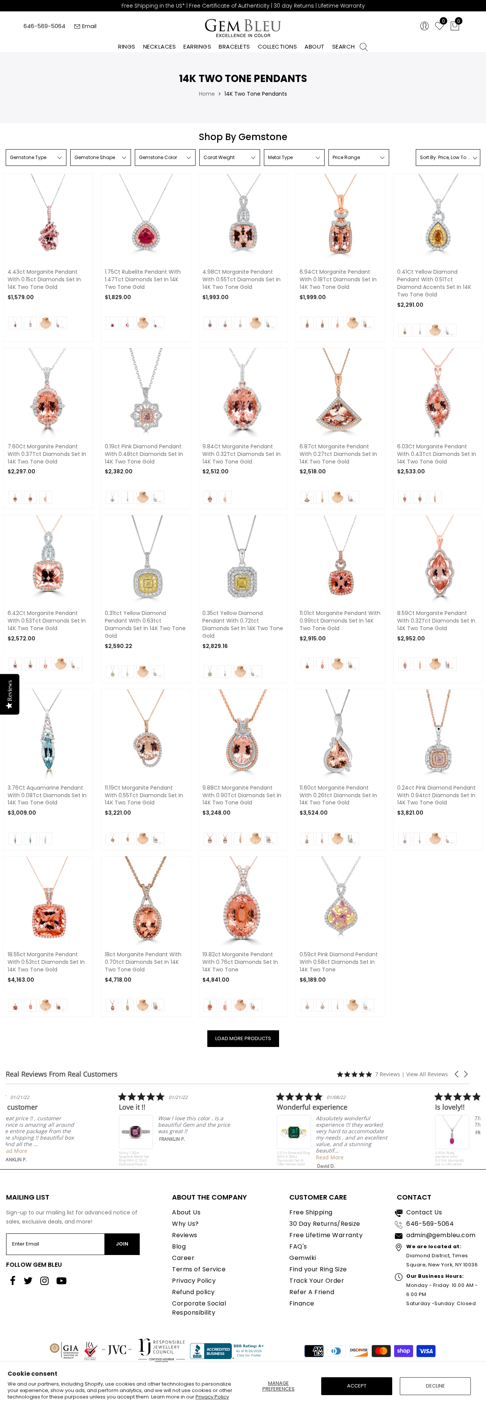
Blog (179, 1246)
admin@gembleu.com (441, 1235)
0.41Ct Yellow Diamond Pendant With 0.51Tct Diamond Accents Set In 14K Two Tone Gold (434, 283)
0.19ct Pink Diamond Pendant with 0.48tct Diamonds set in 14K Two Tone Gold (144, 454)
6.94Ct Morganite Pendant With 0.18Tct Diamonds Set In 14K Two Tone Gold (338, 279)
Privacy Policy (212, 1396)
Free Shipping (311, 1212)
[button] (457, 1074)
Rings (127, 46)
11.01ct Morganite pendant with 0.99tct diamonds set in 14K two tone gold (340, 621)
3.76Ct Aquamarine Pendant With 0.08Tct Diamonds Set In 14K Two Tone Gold (47, 795)
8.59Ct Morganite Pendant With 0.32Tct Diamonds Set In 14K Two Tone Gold (436, 621)
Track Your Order (316, 1280)
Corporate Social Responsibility (199, 1308)
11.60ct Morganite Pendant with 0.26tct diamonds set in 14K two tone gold (338, 795)
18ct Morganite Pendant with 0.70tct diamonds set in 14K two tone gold (143, 962)
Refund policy (193, 1292)
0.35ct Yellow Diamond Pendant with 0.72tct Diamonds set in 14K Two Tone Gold (242, 625)
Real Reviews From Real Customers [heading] (62, 1074)
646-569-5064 (44, 26)
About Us (186, 1212)
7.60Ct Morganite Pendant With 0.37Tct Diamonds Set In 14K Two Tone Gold (47, 454)
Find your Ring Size (318, 1269)
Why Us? (185, 1223)
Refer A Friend (311, 1292)
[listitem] (63, 1127)
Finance (301, 1303)
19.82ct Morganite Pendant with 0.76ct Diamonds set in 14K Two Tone (240, 962)
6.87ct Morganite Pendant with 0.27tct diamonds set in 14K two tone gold (338, 454)
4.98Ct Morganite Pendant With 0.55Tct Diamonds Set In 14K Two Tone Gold (241, 279)
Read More (59, 1150)
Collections (277, 46)
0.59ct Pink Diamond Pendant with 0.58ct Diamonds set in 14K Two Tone (339, 962)
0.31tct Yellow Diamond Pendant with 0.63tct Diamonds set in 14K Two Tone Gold (145, 625)
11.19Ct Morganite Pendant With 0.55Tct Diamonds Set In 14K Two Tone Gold (144, 795)
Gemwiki (302, 1257)
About (315, 46)
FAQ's (298, 1246)
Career (183, 1257)
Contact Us (424, 1212)
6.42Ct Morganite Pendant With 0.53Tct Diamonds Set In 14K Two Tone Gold (47, 621)
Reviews (184, 1235)
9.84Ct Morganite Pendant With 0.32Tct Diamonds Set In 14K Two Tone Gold (241, 454)
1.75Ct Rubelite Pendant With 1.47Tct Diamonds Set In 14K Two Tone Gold (143, 279)
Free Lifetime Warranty (326, 1235)
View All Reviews (427, 1074)
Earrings (197, 46)
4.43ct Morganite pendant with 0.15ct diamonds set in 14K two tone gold (44, 279)
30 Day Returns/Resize (324, 1223)
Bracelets (234, 46)
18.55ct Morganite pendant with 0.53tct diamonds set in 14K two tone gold (46, 962)
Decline (435, 1385)
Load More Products (243, 1038)
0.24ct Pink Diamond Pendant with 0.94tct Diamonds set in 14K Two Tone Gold (436, 795)
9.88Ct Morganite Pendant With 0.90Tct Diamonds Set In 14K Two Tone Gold (241, 795)
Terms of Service (199, 1269)
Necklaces (159, 46)
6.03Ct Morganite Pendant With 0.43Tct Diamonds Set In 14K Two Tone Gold (436, 454)
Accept (356, 1385)
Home (207, 94)
